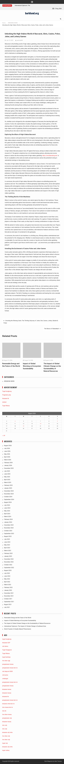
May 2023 (7, 545)
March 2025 (7, 482)
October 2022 (8, 565)
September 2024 (9, 499)
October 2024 (8, 496)
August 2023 (8, 536)
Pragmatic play (6, 395)
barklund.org (32, 13)
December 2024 (9, 491)
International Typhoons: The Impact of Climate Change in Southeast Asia (25, 626)
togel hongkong (6, 639)
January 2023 (8, 556)
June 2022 (7, 576)
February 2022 (8, 587)
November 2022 (9, 562)
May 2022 (7, 579)
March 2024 (7, 516)
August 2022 (8, 570)
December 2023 (9, 525)
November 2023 (9, 528)
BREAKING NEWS (9, 381)
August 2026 (8, 445)
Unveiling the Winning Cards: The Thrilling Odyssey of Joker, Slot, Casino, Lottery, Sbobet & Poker (31, 322)
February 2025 (8, 485)
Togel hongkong (7, 391)
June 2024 (7, 508)
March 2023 (7, 550)
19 (23, 426)
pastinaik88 (20, 40)
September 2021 (9, 601)
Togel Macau (6, 405)
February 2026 (8, 462)
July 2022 (7, 573)
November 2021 (9, 596)
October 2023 (8, 530)
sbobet (4, 402)
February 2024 (8, 519)
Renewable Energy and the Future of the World (17, 617)
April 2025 (7, 479)
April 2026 (7, 457)
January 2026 (8, 465)
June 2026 (7, 451)
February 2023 (8, 553)
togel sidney (6, 750)
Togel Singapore (7, 650)
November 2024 (9, 494)
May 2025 (7, 477)
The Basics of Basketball (51, 328)
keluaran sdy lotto (7, 747)
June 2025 (7, 474)
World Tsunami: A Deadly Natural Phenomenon (17, 629)
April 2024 (7, 513)
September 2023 (9, 533)
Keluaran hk (5, 398)
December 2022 (9, 559)
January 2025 (8, 488)
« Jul (3, 435)
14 (40, 423)
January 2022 (8, 590)
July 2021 (7, 607)
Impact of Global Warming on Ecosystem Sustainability (32, 366)
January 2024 (8, 522)
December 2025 (9, 468)
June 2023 (7, 542)
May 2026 (7, 454)
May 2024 (7, 511)
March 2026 (7, 460)
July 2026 (7, 448)
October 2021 (8, 599)
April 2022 (7, 582)
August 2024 (8, 502)
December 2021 (9, 593)
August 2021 (8, 604)
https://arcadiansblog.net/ (50, 155)
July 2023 (7, 539)
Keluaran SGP (6, 642)
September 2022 (9, 567)
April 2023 (7, 548)
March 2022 (7, 584)
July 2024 (7, 505)
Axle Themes (58, 761)
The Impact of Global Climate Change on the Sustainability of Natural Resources (27, 623)
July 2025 (7, 471)
